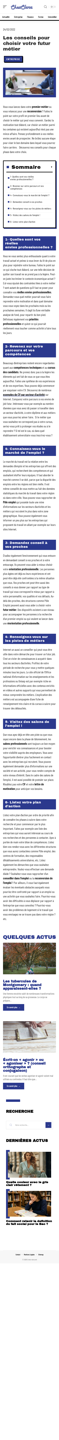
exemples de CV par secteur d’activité (24, 394)
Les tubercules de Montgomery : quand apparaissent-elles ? (22, 984)
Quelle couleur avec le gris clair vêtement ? (27, 1184)
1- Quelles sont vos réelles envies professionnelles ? (22, 178)
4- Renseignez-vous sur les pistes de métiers (30, 208)
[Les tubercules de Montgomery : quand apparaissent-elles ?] (29, 958)
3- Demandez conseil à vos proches (26, 201)
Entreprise (13, 59)
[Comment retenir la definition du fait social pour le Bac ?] (29, 1204)
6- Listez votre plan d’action (22, 221)
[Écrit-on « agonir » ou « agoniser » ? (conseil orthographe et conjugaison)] (29, 1037)
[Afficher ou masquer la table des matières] (47, 167)
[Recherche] (45, 7)
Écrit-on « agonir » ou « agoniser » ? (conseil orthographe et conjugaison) (24, 1065)
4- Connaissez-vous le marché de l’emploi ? (29, 195)
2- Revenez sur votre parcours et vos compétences (27, 187)
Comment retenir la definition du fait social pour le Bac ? (29, 1222)
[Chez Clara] (21, 7)
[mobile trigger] (5, 7)
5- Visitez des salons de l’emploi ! (25, 215)
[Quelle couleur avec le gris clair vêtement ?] (29, 1165)
